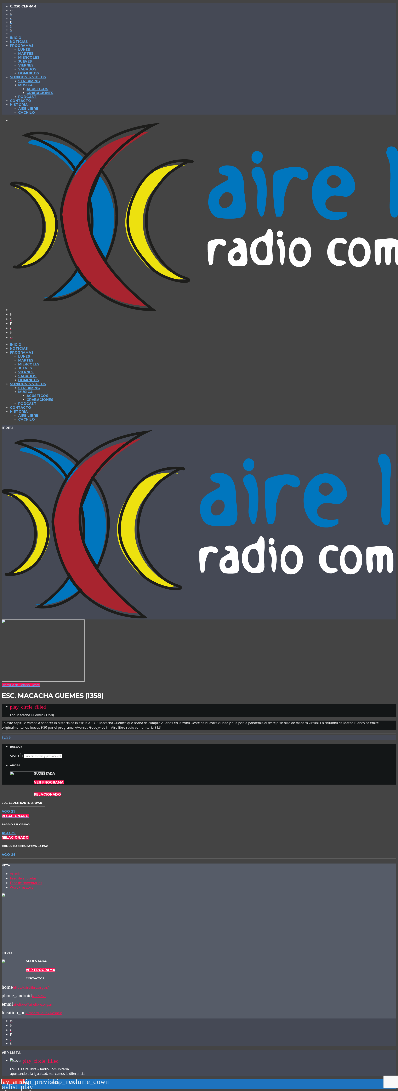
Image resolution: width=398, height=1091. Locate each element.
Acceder (16, 873)
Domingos (28, 73)
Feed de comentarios (26, 883)
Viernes (26, 65)
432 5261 (39, 996)
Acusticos (37, 89)
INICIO (16, 38)
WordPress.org (21, 887)
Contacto (20, 101)
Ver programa (49, 782)
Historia (19, 105)
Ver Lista (11, 1053)
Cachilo (26, 113)
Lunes (24, 50)
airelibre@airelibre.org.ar (32, 1004)
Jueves (25, 61)
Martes (26, 54)
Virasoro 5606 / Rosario (43, 1013)
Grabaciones (40, 93)
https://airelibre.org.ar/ (31, 987)
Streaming (29, 81)
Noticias (19, 42)
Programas (22, 46)
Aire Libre (28, 109)
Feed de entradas (23, 878)
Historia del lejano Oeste (21, 685)
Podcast (27, 97)
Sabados (27, 69)
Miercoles (28, 57)
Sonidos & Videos (28, 77)
